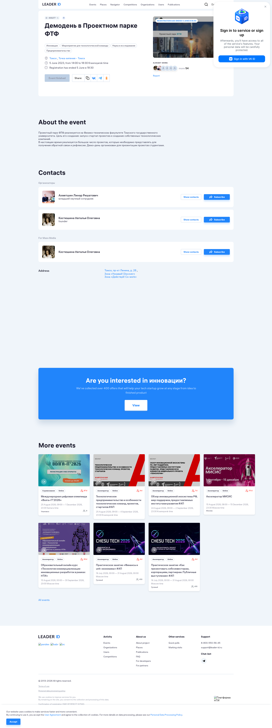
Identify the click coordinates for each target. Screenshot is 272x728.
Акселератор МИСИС (219, 496)
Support (205, 636)
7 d (196, 490)
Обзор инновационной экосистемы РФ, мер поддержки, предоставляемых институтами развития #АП (174, 500)
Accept (13, 721)
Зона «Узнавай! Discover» (120, 273)
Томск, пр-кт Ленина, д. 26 (121, 270)
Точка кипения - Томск (71, 58)
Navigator (115, 4)
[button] (119, 636)
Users (161, 4)
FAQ (138, 656)
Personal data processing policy (51, 691)
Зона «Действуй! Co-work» (121, 276)
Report (156, 75)
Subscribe (219, 197)
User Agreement (53, 714)
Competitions (130, 4)
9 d (141, 490)
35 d (85, 559)
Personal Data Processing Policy (166, 714)
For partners (142, 665)
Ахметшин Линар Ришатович (78, 195)
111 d (250, 490)
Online (61, 491)
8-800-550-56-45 (210, 642)
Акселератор (103, 491)
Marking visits (175, 647)
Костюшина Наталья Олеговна (79, 218)
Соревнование (48, 491)
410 (140, 579)
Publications (174, 4)
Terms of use (43, 686)
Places (103, 4)
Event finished (57, 78)
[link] (64, 484)
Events (92, 4)
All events (44, 600)
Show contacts (191, 197)
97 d (85, 490)
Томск (53, 58)
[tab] (119, 636)
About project (143, 642)
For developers (143, 661)
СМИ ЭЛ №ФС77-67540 (73, 704)
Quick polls (174, 642)
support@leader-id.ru (211, 647)
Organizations (147, 4)
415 (195, 586)
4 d (141, 559)
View (136, 405)
